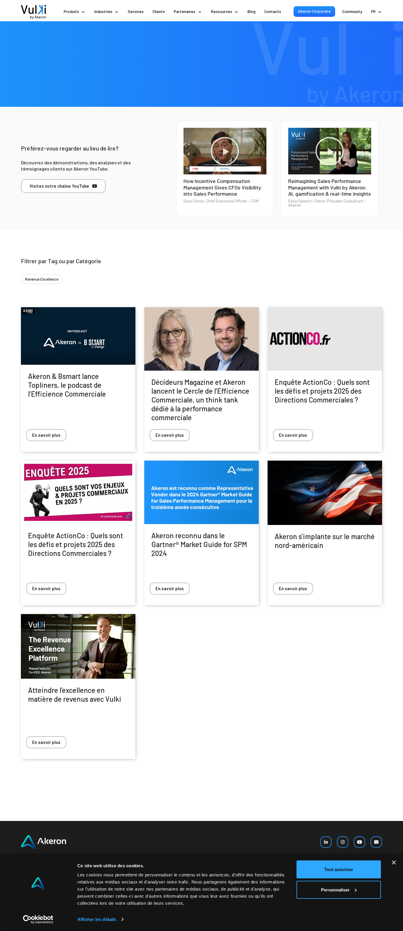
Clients (159, 11)
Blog (251, 11)
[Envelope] (376, 842)
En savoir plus (46, 435)
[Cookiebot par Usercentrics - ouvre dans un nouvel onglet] (38, 919)
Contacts (272, 11)
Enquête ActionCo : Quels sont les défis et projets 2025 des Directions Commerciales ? (322, 391)
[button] (225, 151)
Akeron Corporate (314, 11)
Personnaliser (335, 889)
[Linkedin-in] (326, 842)
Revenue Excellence (41, 279)
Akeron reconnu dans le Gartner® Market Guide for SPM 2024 (199, 544)
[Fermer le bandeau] (394, 862)
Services (136, 11)
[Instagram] (342, 842)
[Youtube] (359, 842)
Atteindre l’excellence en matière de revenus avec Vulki (74, 694)
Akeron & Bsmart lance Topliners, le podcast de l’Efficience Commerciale (67, 385)
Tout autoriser (338, 869)
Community (352, 11)
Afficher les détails (96, 919)
